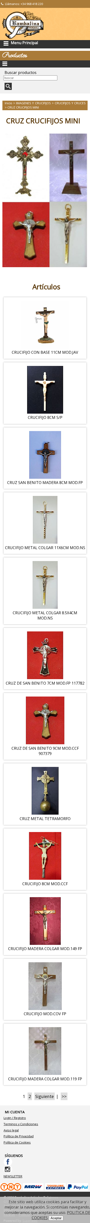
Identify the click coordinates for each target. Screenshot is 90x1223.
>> (64, 1096)
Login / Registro (15, 1118)
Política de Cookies (17, 1142)
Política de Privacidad (19, 1136)
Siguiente (44, 1096)
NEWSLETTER (13, 1176)
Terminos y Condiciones (21, 1124)
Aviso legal (11, 1130)
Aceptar (56, 1218)
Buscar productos (20, 72)
